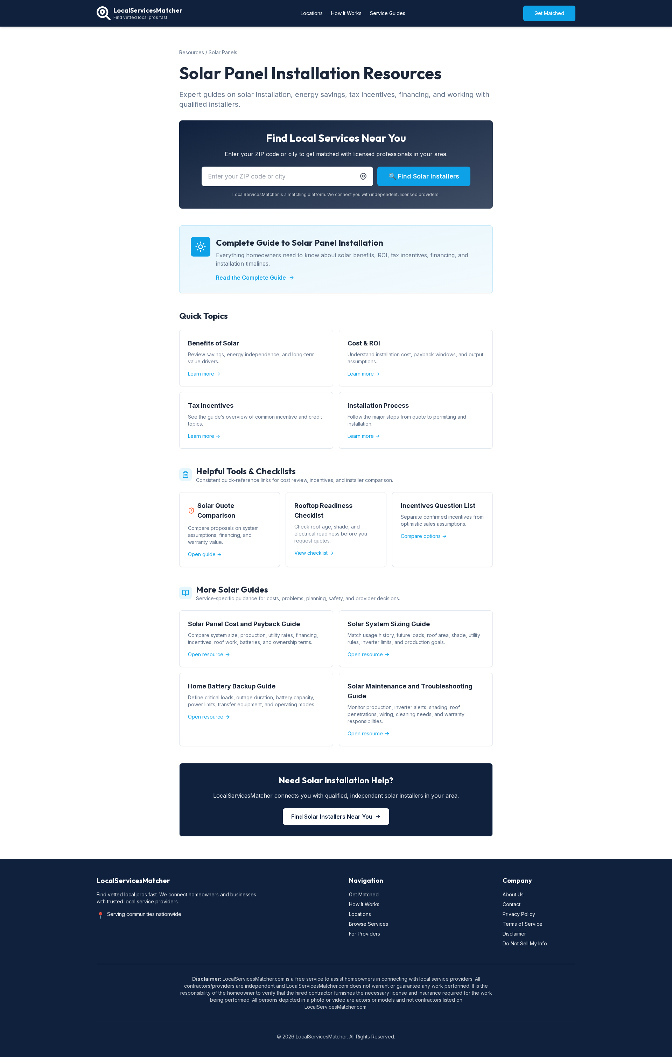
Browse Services (368, 924)
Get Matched (549, 13)
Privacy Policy (519, 914)
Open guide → (205, 554)
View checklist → (314, 553)
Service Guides (387, 13)
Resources (191, 52)
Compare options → (424, 536)
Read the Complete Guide (251, 277)
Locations (312, 13)
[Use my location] (363, 176)
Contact (511, 904)
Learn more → (204, 374)
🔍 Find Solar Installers (423, 176)
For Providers (364, 934)
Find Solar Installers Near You (331, 816)
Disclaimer (514, 934)
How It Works (346, 13)
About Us (513, 894)
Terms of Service (522, 924)
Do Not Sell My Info (525, 943)
